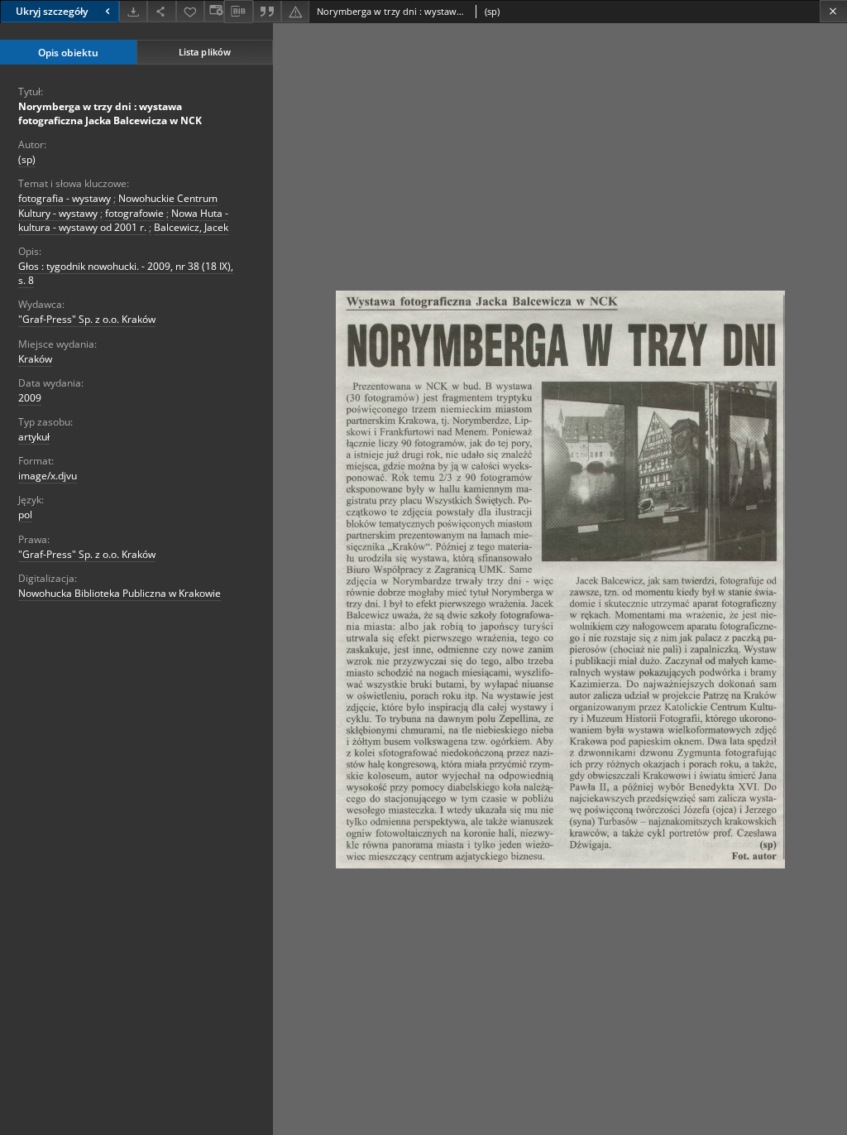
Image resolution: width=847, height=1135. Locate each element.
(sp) (27, 159)
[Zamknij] (833, 11)
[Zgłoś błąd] (295, 11)
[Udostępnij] (161, 11)
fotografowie (134, 213)
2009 (29, 398)
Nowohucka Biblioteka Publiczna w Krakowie (119, 593)
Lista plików (205, 52)
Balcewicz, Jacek (191, 227)
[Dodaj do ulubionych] (190, 11)
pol (25, 514)
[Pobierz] (133, 11)
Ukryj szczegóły (52, 11)
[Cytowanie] (267, 11)
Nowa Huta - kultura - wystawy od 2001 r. (123, 220)
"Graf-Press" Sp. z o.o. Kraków (87, 319)
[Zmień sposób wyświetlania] (214, 11)
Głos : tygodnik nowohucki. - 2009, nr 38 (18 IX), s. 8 (125, 273)
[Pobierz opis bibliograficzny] (238, 11)
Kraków (35, 359)
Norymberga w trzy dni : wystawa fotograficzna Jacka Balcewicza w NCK (110, 113)
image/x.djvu (47, 476)
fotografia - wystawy (64, 198)
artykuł (34, 437)
